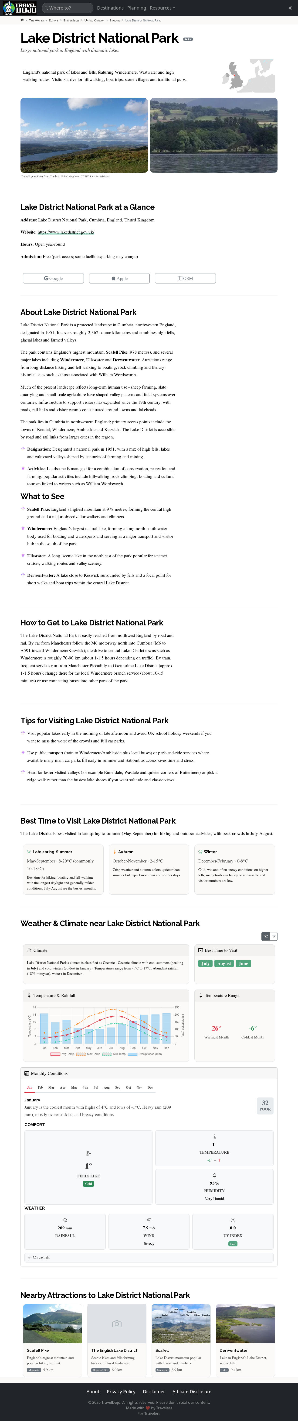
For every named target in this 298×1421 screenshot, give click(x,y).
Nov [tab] (139, 1087)
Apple (122, 278)
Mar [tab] (51, 1087)
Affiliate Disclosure (192, 1391)
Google (56, 278)
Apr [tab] (63, 1087)
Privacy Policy (121, 1391)
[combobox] (67, 8)
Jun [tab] (85, 1087)
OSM (188, 278)
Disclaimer (154, 1391)
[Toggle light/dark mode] (290, 8)
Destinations (110, 8)
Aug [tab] (107, 1087)
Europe (53, 20)
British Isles (71, 20)
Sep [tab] (117, 1087)
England (115, 20)
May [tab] (74, 1087)
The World (36, 20)
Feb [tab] (40, 1087)
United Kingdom (95, 20)
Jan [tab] (29, 1087)
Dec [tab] (150, 1087)
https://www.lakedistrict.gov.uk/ (66, 232)
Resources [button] (161, 8)
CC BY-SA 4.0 (89, 176)
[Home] (22, 19)
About (93, 1391)
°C (266, 936)
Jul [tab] (96, 1087)
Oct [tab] (128, 1087)
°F (273, 936)
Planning (136, 8)
